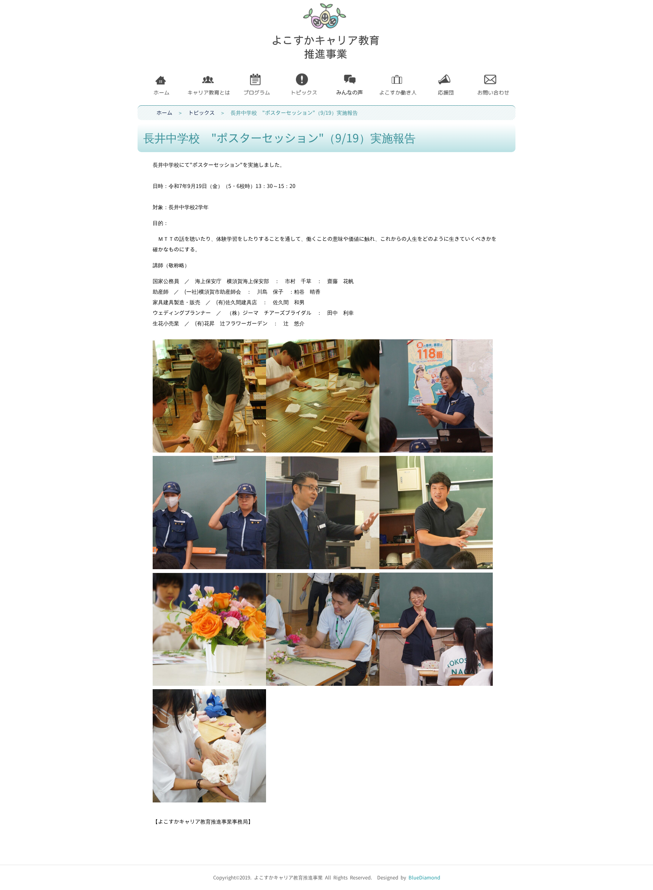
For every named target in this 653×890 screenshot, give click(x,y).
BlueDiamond (424, 877)
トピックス (201, 112)
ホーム (164, 112)
